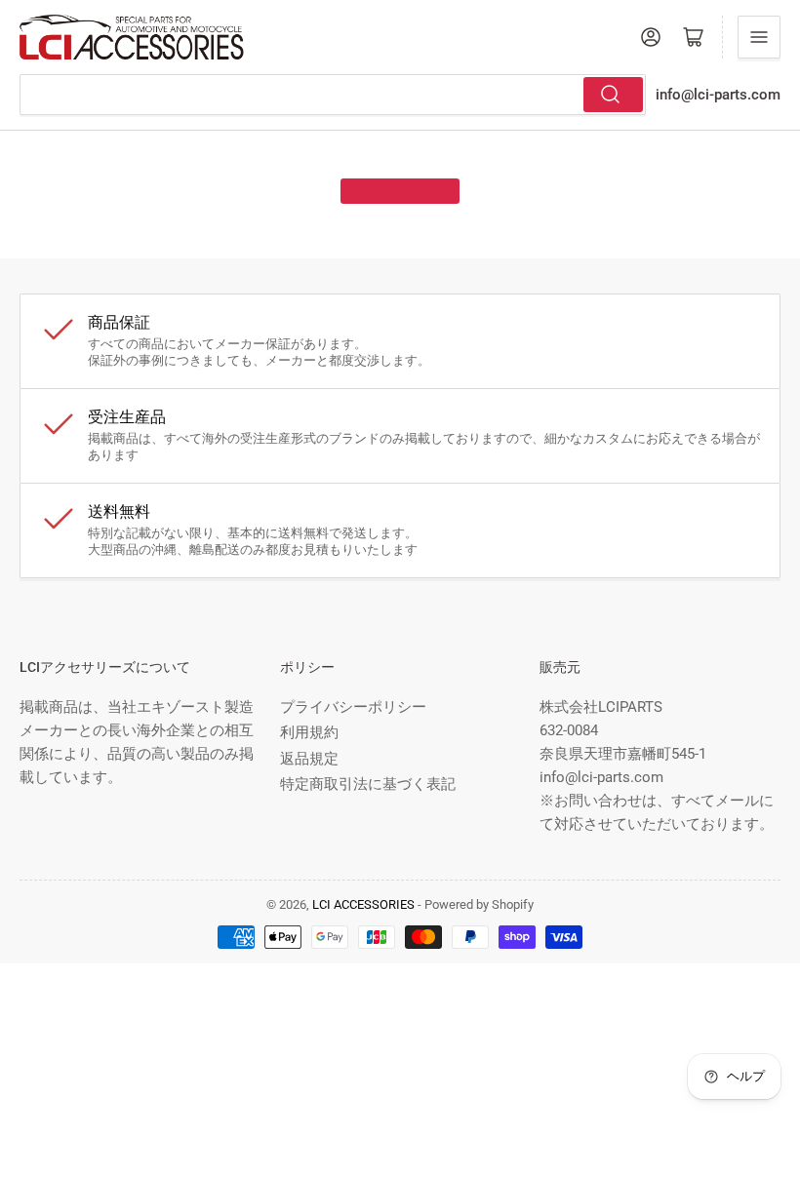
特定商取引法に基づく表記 (368, 784)
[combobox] (333, 94)
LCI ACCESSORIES (363, 904)
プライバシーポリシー (353, 707)
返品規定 (309, 758)
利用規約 (309, 732)
